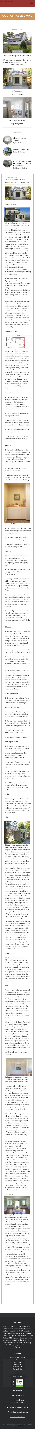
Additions (17, 1364)
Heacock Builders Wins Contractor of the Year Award (17, 56)
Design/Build (17, 1369)
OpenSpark (20, 1425)
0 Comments (24, 182)
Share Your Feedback (17, 1417)
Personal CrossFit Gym (21, 150)
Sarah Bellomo (13, 179)
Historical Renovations (17, 1357)
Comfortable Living (17, 91)
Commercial (17, 1367)
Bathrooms (17, 1362)
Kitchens (18, 1360)
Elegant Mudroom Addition (17, 120)
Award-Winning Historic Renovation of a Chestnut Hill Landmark (22, 163)
